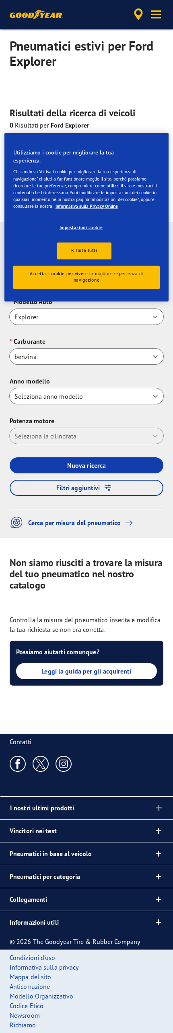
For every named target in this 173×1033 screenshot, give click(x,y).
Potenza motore (32, 421)
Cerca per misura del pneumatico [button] (74, 523)
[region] (86, 217)
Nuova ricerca (86, 465)
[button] (156, 14)
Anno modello (30, 381)
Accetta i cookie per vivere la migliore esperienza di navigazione (86, 277)
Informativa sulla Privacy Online (87, 206)
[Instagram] (64, 763)
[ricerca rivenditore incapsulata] (138, 14)
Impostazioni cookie (81, 227)
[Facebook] (18, 763)
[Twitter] (41, 763)
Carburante (29, 341)
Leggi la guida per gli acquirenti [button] (86, 671)
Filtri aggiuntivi (78, 488)
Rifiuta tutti (84, 250)
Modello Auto (33, 302)
